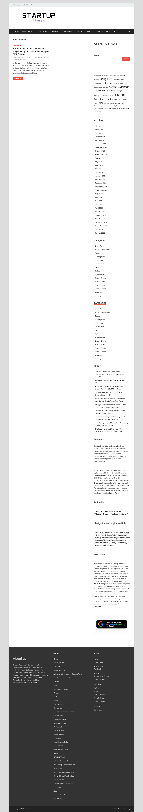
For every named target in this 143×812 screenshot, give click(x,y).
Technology (99, 292)
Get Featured (58, 746)
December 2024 (101, 183)
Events (97, 253)
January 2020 (100, 233)
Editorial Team (58, 734)
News (17, 32)
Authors (56, 685)
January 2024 (100, 219)
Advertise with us (59, 670)
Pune (100, 102)
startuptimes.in (30, 809)
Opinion (79, 32)
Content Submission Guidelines (64, 712)
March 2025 (99, 172)
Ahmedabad (97, 75)
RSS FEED (57, 787)
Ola (119, 99)
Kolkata (106, 95)
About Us (98, 532)
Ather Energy (105, 75)
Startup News (41, 32)
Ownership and (124, 538)
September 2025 (101, 154)
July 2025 (98, 162)
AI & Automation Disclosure (63, 678)
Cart (55, 697)
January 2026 (100, 140)
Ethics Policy (112, 535)
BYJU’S (122, 79)
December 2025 (101, 144)
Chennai (108, 82)
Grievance (105, 538)
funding (105, 87)
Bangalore (121, 75)
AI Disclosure (110, 540)
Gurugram (123, 86)
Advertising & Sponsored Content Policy (67, 674)
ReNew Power (109, 103)
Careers (56, 693)
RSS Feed (110, 545)
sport (123, 103)
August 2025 (99, 158)
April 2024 (99, 208)
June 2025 (99, 165)
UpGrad (116, 106)
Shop (55, 791)
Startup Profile (100, 285)
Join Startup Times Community (64, 765)
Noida (110, 99)
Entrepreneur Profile (102, 249)
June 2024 (99, 201)
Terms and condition (60, 795)
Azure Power (113, 75)
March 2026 (99, 133)
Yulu (95, 111)
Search (96, 55)
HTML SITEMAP (59, 757)
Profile (55, 32)
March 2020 (99, 229)
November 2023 (101, 226)
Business (117, 79)
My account (57, 768)
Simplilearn (118, 103)
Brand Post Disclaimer (61, 689)
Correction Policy (121, 532)
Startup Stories (100, 289)
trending (98, 296)
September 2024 (101, 190)
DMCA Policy (58, 727)
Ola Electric (124, 99)
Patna (95, 103)
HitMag (127, 809)
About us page (39, 677)
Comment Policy (59, 704)
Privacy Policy (58, 663)
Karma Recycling (98, 95)
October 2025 (100, 151)
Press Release (100, 274)
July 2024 (98, 197)
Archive (56, 681)
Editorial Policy (58, 731)
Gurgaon (113, 87)
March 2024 (99, 211)
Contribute (57, 799)
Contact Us (111, 32)
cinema (115, 83)
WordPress (118, 809)
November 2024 (101, 187)
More (88, 32)
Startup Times (44, 57)
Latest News (27, 32)
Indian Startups (116, 91)
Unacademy (110, 106)
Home (55, 659)
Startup (96, 106)
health (95, 91)
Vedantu (114, 108)
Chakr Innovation (98, 83)
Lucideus (112, 95)
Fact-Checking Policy (61, 742)
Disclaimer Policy (59, 723)
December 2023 (101, 222)
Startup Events (100, 278)
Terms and (98, 543)
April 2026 (99, 129)
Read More (17, 78)
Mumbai (120, 94)
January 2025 (100, 179)
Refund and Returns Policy (63, 783)
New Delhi (100, 98)
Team (113, 543)
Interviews (68, 32)
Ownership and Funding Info (63, 776)
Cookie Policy (58, 715)
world (127, 108)
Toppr (101, 106)
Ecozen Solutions (98, 87)
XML (118, 543)
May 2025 (98, 169)
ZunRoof (99, 111)
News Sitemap (100, 545)
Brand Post (99, 246)
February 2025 (100, 176)
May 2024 (98, 204)
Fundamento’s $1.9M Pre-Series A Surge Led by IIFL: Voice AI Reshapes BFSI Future (31, 51)
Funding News (100, 257)
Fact (120, 535)
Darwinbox (120, 83)
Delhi (125, 83)
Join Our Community (61, 761)
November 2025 (101, 147)
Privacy (97, 535)
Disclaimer (121, 540)
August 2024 (99, 194)
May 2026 (98, 126)
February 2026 (100, 137)
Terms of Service (110, 604)
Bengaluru (106, 79)
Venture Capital (121, 108)
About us (99, 32)
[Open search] (129, 31)
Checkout (57, 700)
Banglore (96, 79)
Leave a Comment (19, 59)
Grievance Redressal (60, 749)
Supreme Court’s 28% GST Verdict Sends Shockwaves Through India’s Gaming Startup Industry (111, 374)
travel (104, 106)
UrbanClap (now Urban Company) (102, 108)
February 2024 (100, 215)
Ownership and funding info (63, 772)
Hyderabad (104, 90)
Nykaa (115, 99)
